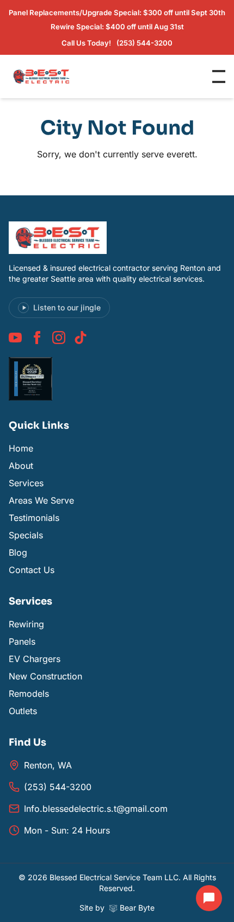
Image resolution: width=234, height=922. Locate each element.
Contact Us (31, 569)
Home (21, 448)
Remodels (29, 693)
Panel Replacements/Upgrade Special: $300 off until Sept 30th (117, 12)
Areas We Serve (41, 500)
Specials (26, 535)
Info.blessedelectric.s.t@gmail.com (96, 808)
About (21, 465)
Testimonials (34, 517)
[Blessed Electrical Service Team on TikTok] (80, 337)
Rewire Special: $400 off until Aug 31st (117, 26)
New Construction (45, 676)
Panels (22, 641)
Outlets (23, 710)
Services (26, 483)
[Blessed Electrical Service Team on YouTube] (15, 337)
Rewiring (26, 624)
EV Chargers (34, 658)
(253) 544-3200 (57, 786)
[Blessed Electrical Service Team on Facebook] (37, 337)
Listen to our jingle (67, 307)
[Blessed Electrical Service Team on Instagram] (58, 337)
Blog (18, 552)
